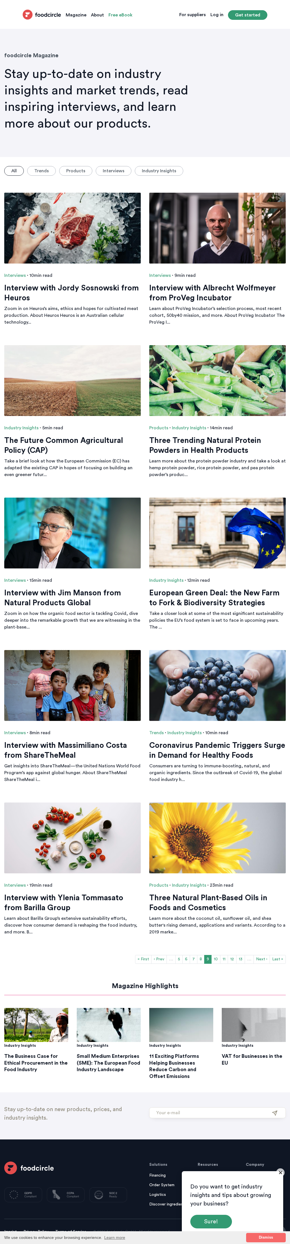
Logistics (157, 1195)
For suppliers (192, 14)
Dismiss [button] (266, 1237)
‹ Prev (159, 959)
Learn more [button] (114, 1237)
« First (143, 959)
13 (240, 959)
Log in (216, 14)
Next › (261, 959)
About (97, 15)
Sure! (211, 1221)
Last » (277, 959)
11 (224, 959)
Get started (247, 15)
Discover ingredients (168, 1204)
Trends (41, 171)
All (14, 171)
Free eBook (120, 15)
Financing (157, 1175)
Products (75, 171)
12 (232, 959)
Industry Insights (159, 171)
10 (216, 959)
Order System (161, 1185)
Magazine (76, 15)
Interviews (113, 171)
